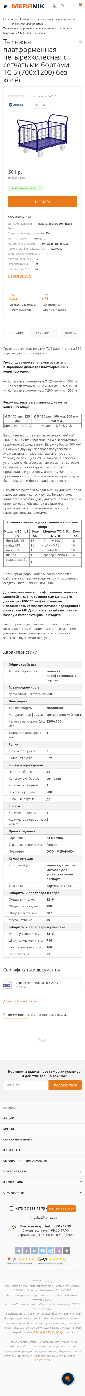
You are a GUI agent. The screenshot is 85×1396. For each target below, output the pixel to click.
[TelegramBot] (43, 1250)
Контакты (11, 1150)
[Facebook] (27, 1250)
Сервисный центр (18, 1139)
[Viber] (59, 1250)
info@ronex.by (64, 1332)
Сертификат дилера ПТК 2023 (37, 983)
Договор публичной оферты (20, 1001)
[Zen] (66, 1250)
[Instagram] (35, 1250)
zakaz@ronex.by (45, 1217)
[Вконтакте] (19, 1250)
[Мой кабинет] (70, 6)
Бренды (9, 1129)
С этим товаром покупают (50, 1014)
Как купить (44, 333)
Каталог (10, 1107)
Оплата (70, 333)
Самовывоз (31, 1230)
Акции (8, 1118)
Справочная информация (25, 1161)
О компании (14, 1192)
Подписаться (65, 1085)
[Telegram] (51, 1250)
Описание (16, 333)
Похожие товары (16, 1014)
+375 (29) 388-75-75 (30, 1208)
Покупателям (14, 1171)
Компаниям (13, 1182)
